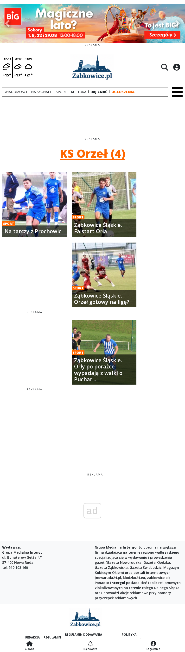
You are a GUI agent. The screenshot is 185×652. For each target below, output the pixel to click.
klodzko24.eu (134, 577)
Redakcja (32, 637)
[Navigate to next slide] (177, 23)
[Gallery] (92, 23)
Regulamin (52, 637)
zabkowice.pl (158, 577)
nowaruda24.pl (108, 577)
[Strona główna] (29, 644)
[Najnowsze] (90, 644)
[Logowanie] (153, 644)
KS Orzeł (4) (92, 153)
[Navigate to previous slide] (7, 23)
